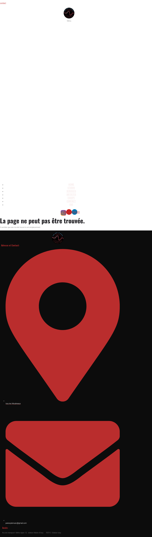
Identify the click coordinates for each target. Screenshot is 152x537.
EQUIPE (71, 197)
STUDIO (71, 187)
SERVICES (71, 191)
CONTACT (71, 201)
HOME (71, 184)
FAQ (71, 204)
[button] (69, 100)
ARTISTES (71, 194)
